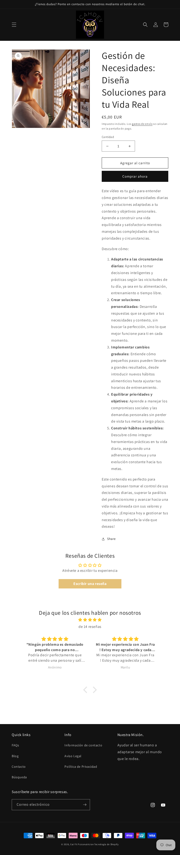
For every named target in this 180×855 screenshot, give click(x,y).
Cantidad (108, 137)
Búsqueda (19, 777)
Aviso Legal (73, 756)
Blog (15, 756)
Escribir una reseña (89, 583)
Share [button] (111, 539)
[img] (89, 619)
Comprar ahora (135, 176)
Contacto (19, 766)
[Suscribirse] (84, 804)
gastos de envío (142, 124)
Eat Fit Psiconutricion (82, 844)
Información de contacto (83, 745)
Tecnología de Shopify (106, 844)
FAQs (15, 745)
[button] (14, 24)
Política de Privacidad (80, 766)
